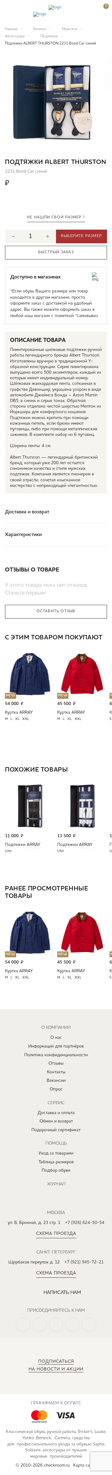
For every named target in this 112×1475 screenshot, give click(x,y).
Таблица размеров (56, 1162)
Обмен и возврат (56, 1121)
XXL (26, 719)
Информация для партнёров (56, 1046)
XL (17, 719)
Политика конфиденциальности (56, 1055)
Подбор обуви (56, 1170)
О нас (56, 1037)
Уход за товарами (56, 1153)
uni (8, 851)
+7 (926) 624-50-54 (84, 1223)
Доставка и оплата (56, 1113)
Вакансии (56, 1080)
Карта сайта (84, 1465)
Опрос (56, 1089)
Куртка (11, 712)
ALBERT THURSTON (75, 162)
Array (26, 712)
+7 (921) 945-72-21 (84, 1262)
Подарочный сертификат (56, 1130)
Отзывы (56, 1063)
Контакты (56, 1072)
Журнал (56, 1183)
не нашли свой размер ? (56, 217)
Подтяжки (15, 845)
